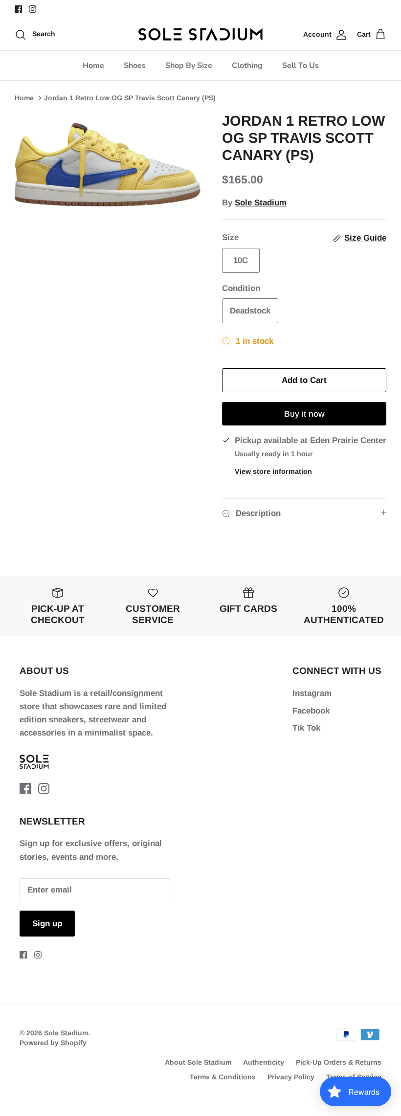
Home (93, 65)
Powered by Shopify (53, 1043)
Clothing (247, 65)
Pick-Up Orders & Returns (338, 1062)
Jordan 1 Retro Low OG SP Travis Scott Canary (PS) (130, 98)
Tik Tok (306, 728)
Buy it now (304, 414)
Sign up (47, 923)
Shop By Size (188, 65)
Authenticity (263, 1062)
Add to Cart (304, 380)
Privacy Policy (290, 1077)
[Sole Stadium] (200, 34)
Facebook (311, 710)
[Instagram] (32, 9)
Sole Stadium (261, 202)
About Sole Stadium (198, 1062)
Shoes (135, 65)
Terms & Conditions (223, 1077)
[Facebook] (18, 9)
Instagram (312, 693)
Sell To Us (300, 65)
